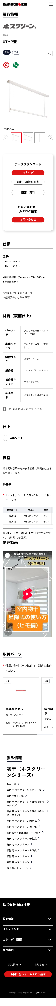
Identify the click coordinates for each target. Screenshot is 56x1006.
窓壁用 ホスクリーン (18, 862)
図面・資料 (28, 192)
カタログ (28, 172)
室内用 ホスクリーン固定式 (22, 820)
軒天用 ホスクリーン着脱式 (22, 838)
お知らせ (39, 964)
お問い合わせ (28, 219)
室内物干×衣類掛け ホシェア (24, 832)
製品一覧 (11, 784)
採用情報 (13, 964)
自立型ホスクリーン (18, 868)
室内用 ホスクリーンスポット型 (24, 790)
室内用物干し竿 (15, 796)
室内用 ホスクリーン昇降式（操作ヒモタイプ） (25, 813)
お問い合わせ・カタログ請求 (28, 974)
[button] (50, 137)
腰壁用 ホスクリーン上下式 (22, 850)
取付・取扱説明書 (28, 182)
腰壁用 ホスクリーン (18, 856)
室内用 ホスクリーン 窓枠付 (22, 826)
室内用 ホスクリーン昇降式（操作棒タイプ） (25, 803)
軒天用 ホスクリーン (18, 844)
